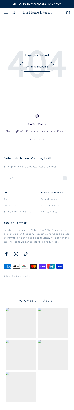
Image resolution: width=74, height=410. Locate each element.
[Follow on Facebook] (6, 254)
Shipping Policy (50, 205)
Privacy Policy (49, 211)
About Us (9, 199)
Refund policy (49, 199)
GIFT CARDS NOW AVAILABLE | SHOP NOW (37, 3)
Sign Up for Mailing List (17, 211)
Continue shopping (37, 66)
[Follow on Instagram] (16, 254)
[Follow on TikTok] (25, 254)
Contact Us (10, 205)
